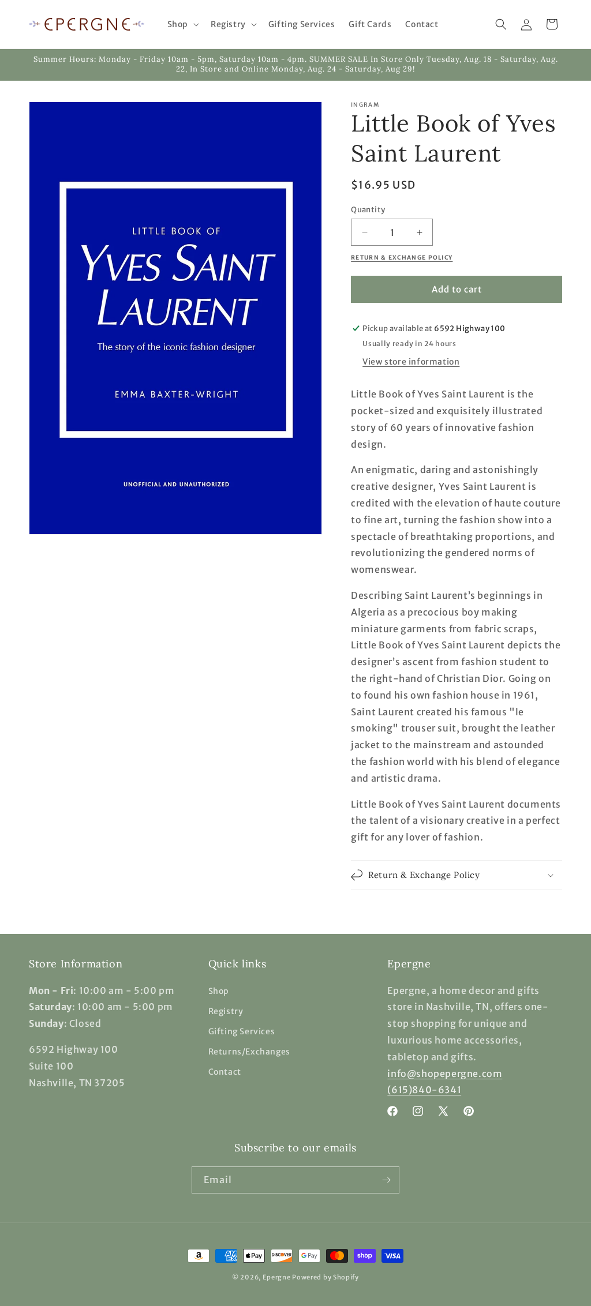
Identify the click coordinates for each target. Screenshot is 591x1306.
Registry (226, 1011)
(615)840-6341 (424, 1089)
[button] (182, 24)
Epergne (277, 1277)
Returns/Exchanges (249, 1051)
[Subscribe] (386, 1180)
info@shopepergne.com (444, 1073)
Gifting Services (241, 1031)
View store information (410, 361)
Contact (224, 1072)
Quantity (368, 210)
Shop (218, 991)
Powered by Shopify (325, 1277)
